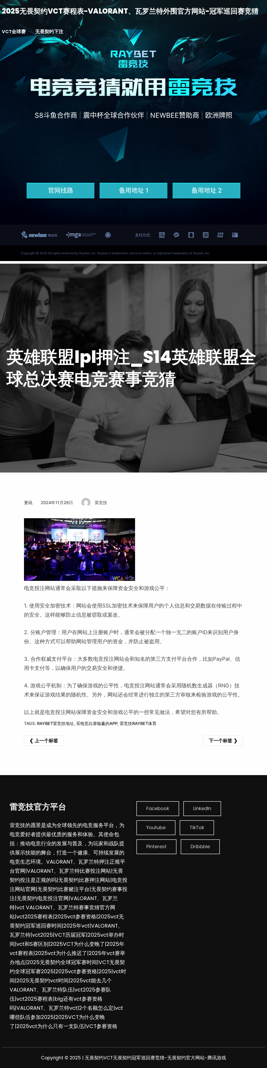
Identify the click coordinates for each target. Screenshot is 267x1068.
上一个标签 (46, 740)
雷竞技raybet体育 (138, 723)
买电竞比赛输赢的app (96, 723)
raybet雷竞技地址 (55, 723)
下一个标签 (220, 740)
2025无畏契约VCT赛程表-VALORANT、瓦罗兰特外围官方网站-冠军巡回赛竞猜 (130, 11)
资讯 (28, 502)
